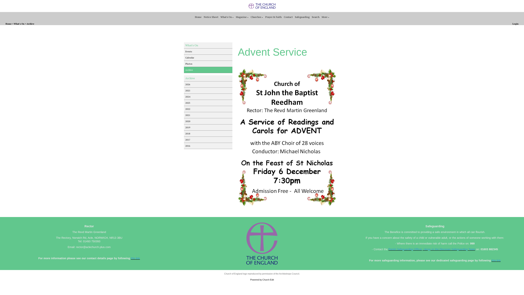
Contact (288, 17)
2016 (187, 145)
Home (198, 17)
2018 (187, 133)
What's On (226, 17)
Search (315, 17)
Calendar (189, 57)
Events (188, 51)
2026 (187, 84)
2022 (187, 108)
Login (515, 23)
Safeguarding (302, 17)
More (324, 17)
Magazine (241, 17)
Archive (30, 23)
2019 (187, 127)
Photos (188, 63)
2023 (187, 102)
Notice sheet (211, 17)
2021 (187, 115)
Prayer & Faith (273, 17)
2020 (187, 121)
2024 (187, 96)
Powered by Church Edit (262, 280)
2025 (187, 90)
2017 (187, 139)
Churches (256, 17)
